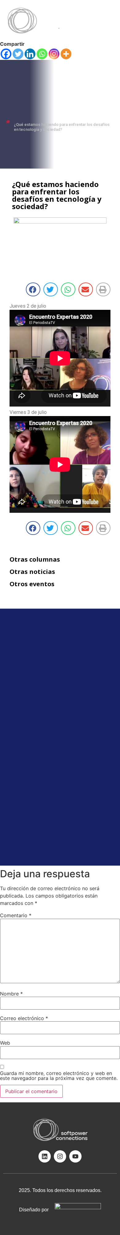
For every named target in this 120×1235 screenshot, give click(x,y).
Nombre (11, 993)
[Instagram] (54, 54)
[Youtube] (75, 1156)
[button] (101, 71)
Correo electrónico (24, 1018)
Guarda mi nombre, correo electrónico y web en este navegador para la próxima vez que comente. (59, 1076)
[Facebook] (6, 54)
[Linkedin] (30, 54)
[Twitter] (18, 54)
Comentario (15, 915)
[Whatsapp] (42, 54)
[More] (66, 54)
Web (5, 1042)
